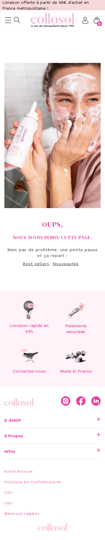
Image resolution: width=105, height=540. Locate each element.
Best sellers (36, 263)
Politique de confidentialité (32, 482)
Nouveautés (66, 263)
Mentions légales (22, 514)
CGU (8, 503)
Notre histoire (18, 471)
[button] (97, 20)
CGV (8, 493)
